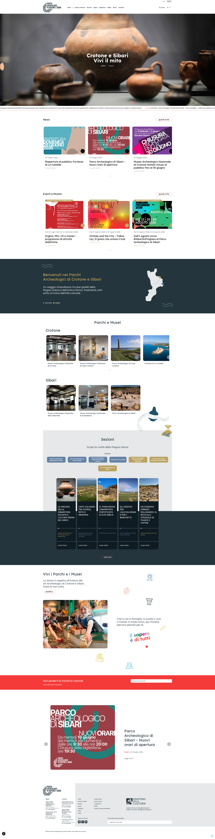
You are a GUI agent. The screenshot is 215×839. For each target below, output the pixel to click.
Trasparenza (97, 804)
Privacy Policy (98, 801)
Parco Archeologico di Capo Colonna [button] (77, 459)
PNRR (96, 806)
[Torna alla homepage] (53, 7)
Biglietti (103, 66)
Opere (79, 806)
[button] (72, 357)
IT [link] (167, 7)
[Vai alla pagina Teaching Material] (147, 647)
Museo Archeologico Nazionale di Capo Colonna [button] (98, 459)
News (79, 813)
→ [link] (110, 175)
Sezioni (80, 804)
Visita (79, 799)
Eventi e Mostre (82, 801)
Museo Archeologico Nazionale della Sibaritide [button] (138, 459)
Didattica (80, 808)
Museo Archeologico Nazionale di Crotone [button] (56, 459)
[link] (79, 7)
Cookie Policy (98, 799)
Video (79, 811)
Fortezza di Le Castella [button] (118, 459)
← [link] (105, 175)
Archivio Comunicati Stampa (102, 808)
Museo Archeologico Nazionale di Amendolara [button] (159, 459)
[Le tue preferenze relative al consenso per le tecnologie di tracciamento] (212, 836)
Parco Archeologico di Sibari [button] (107, 468)
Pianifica (111, 66)
